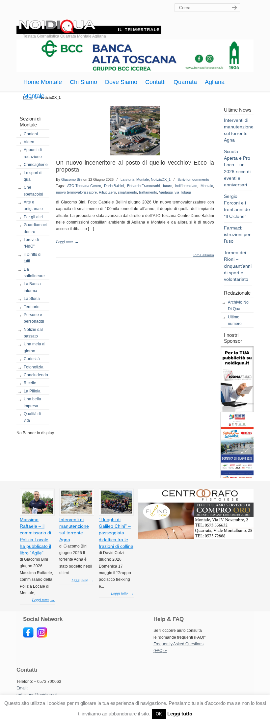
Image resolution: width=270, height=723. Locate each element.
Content (31, 134)
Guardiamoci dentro (35, 228)
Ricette (30, 383)
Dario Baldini (114, 186)
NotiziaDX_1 (161, 179)
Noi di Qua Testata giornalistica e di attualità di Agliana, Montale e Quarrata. (88, 18)
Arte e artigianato (33, 205)
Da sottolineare (34, 272)
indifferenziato (186, 186)
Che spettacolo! (33, 190)
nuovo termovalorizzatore (76, 192)
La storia (127, 179)
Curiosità (32, 359)
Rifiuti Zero (107, 192)
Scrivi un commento (193, 179)
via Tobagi (183, 192)
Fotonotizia (33, 367)
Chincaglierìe (36, 164)
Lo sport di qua (33, 176)
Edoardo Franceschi (143, 186)
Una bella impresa (32, 402)
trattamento (148, 192)
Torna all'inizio (203, 255)
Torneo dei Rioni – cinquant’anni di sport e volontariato (238, 266)
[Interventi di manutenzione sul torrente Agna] (76, 512)
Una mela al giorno (34, 347)
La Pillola (32, 391)
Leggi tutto (179, 713)
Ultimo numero (235, 320)
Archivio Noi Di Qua (239, 305)
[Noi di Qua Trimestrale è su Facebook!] (28, 636)
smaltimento (127, 192)
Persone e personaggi (34, 318)
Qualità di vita (32, 417)
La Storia (32, 298)
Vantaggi (166, 192)
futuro (167, 186)
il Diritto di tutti (32, 257)
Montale (142, 179)
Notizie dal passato (33, 332)
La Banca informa (32, 287)
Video (29, 142)
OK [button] (159, 713)
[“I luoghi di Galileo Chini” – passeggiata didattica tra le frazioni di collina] (116, 512)
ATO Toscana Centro (84, 186)
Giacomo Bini (71, 179)
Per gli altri (33, 217)
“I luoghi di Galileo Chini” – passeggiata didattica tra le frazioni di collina (116, 533)
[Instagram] (42, 636)
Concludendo (36, 375)
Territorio (32, 307)
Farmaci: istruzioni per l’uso (237, 234)
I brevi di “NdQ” (31, 243)
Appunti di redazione (33, 153)
